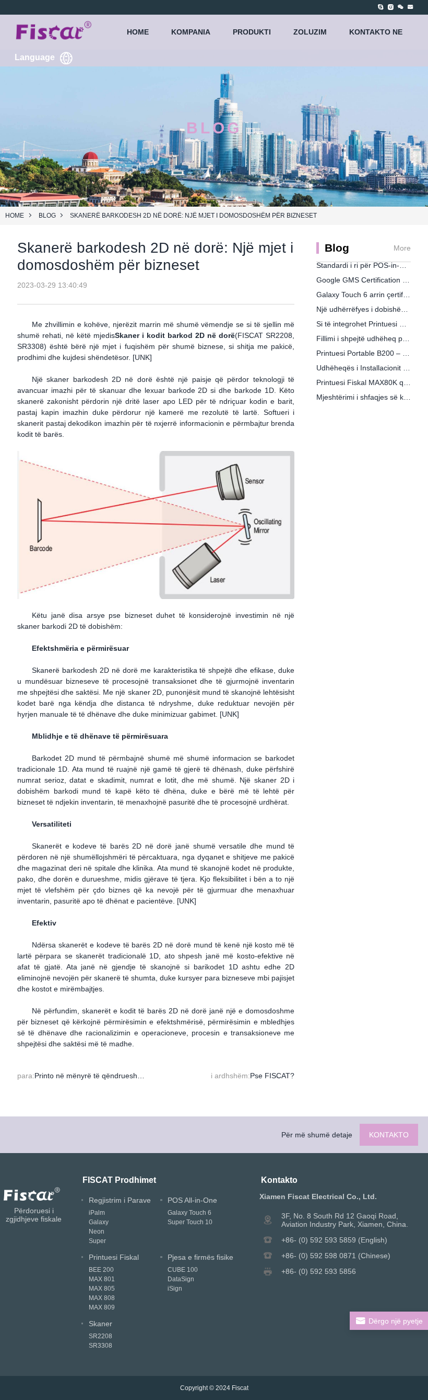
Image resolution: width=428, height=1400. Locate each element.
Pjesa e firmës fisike (200, 1257)
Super (97, 1241)
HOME (138, 32)
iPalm (97, 1212)
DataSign (181, 1279)
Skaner (100, 1323)
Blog (47, 215)
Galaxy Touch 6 (189, 1212)
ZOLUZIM (310, 32)
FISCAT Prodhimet (119, 1179)
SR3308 (100, 1345)
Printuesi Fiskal (114, 1257)
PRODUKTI (252, 32)
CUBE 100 (183, 1269)
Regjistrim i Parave (120, 1200)
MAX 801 (102, 1279)
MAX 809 (102, 1307)
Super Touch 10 (190, 1222)
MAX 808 (102, 1298)
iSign (175, 1288)
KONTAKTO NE (375, 32)
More (402, 248)
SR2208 (100, 1336)
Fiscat (240, 1388)
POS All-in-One (192, 1200)
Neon (96, 1231)
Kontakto (389, 1135)
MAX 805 (102, 1288)
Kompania (190, 32)
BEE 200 (101, 1269)
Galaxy (99, 1222)
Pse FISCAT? (272, 1075)
